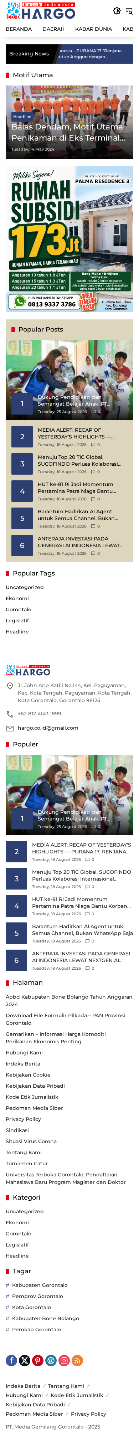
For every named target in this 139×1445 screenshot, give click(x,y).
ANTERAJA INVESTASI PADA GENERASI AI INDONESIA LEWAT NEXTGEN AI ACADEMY (79, 542)
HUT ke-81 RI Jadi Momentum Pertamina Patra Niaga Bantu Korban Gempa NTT (75, 488)
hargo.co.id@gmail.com (48, 728)
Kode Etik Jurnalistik (32, 1097)
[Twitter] (24, 1360)
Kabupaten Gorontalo (40, 1285)
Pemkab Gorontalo (36, 1329)
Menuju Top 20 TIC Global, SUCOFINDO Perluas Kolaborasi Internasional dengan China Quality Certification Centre (78, 461)
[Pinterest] (37, 1360)
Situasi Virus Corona (31, 1141)
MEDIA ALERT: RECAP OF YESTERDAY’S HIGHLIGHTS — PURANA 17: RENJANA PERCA (75, 434)
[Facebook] (11, 1360)
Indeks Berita (23, 1064)
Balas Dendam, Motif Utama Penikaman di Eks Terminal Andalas (67, 133)
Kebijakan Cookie (28, 1075)
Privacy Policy (23, 1119)
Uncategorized (25, 587)
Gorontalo (18, 609)
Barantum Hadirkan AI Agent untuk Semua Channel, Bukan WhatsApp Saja (76, 515)
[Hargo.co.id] (41, 10)
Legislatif (17, 620)
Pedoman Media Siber (34, 1108)
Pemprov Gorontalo (37, 1296)
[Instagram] (64, 1360)
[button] (117, 10)
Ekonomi (17, 598)
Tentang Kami (24, 1152)
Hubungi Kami (24, 1052)
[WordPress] (51, 1360)
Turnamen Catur (27, 1163)
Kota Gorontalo (31, 1307)
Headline (22, 116)
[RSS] (77, 1360)
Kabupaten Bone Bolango (45, 1318)
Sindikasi (17, 1130)
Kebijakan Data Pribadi (35, 1086)
